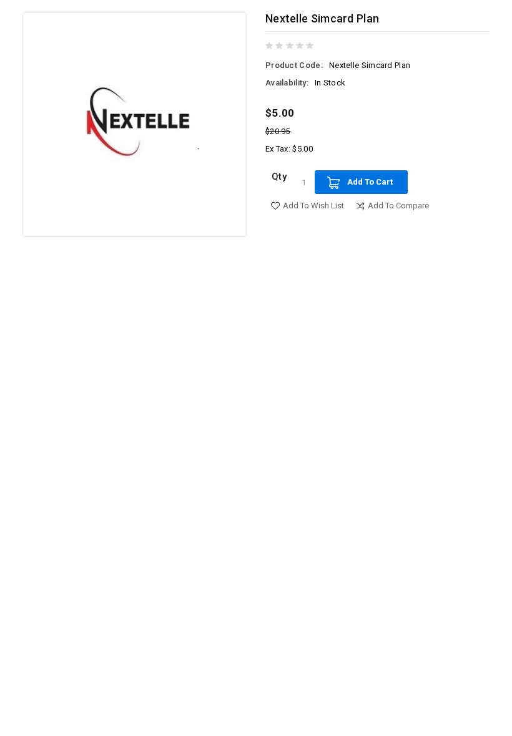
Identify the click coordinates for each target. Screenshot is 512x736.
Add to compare (398, 205)
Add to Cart (370, 181)
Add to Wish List (313, 205)
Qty (279, 176)
